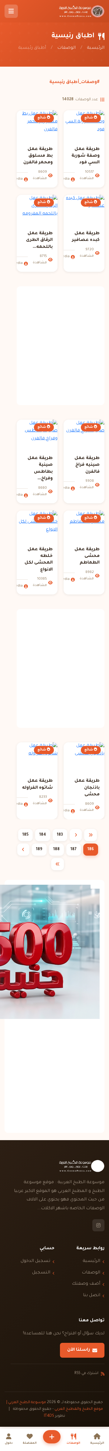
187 (74, 849)
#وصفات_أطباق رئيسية (74, 82)
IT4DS (49, 1416)
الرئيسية (95, 48)
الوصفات (66, 48)
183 (60, 835)
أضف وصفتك (86, 1284)
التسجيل (41, 1272)
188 (56, 849)
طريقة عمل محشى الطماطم (87, 556)
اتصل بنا (91, 1295)
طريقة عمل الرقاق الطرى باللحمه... (39, 240)
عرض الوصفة (80, 130)
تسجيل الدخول (35, 1261)
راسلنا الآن (78, 1350)
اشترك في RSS (86, 1373)
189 (39, 849)
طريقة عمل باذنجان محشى (87, 788)
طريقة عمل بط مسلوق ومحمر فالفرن (38, 156)
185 (25, 835)
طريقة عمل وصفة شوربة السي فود (85, 156)
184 (42, 835)
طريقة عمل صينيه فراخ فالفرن (87, 465)
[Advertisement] (54, 345)
